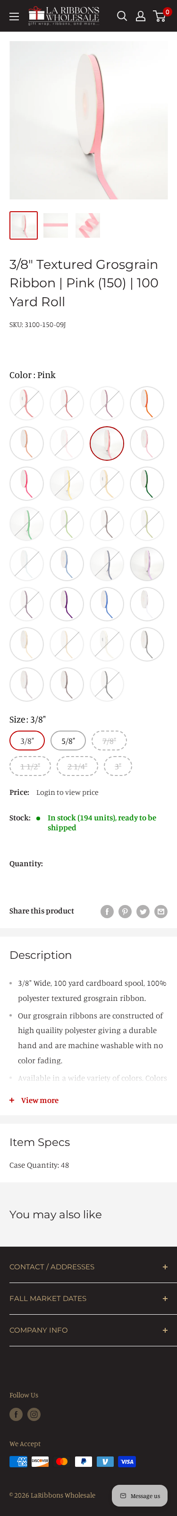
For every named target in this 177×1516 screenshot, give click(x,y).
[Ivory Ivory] (26, 644)
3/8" (27, 740)
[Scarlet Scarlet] (67, 403)
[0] (160, 16)
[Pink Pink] (107, 443)
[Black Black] (107, 684)
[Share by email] (161, 910)
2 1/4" (77, 766)
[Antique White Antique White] (107, 644)
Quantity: (26, 863)
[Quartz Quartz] (147, 443)
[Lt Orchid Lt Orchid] (147, 564)
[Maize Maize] (67, 483)
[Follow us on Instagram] (34, 1414)
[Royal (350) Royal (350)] (107, 604)
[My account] (140, 16)
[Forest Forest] (147, 483)
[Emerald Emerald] (26, 524)
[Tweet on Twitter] (143, 910)
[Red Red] (26, 403)
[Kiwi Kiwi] (67, 524)
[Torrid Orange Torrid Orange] (147, 403)
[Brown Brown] (107, 524)
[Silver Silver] (67, 684)
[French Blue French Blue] (67, 564)
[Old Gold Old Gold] (107, 483)
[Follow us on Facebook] (16, 1414)
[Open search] (122, 16)
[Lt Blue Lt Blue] (26, 564)
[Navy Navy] (107, 564)
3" (118, 766)
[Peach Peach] (26, 443)
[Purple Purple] (67, 604)
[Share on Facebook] (107, 910)
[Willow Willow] (147, 524)
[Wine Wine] (107, 403)
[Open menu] (14, 16)
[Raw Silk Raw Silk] (67, 644)
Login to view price (67, 792)
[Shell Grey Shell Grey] (26, 684)
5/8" (68, 740)
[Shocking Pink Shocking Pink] (26, 483)
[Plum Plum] (26, 604)
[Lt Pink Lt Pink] (67, 443)
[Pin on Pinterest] (125, 910)
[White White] (147, 604)
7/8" (109, 740)
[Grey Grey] (147, 644)
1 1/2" (30, 766)
